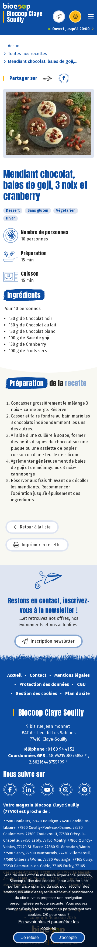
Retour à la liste (35, 527)
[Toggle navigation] (91, 18)
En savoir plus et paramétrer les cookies (48, 925)
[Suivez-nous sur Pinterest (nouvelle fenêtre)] (84, 790)
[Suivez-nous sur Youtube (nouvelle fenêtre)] (47, 790)
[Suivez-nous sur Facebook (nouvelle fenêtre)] (10, 790)
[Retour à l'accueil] (16, 7)
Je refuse (30, 937)
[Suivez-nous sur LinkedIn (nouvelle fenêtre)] (28, 790)
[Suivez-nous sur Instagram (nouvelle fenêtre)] (65, 790)
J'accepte (68, 937)
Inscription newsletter (52, 641)
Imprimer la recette (41, 544)
